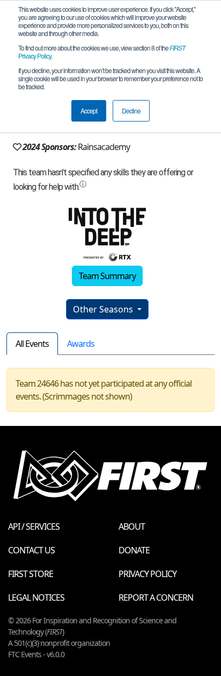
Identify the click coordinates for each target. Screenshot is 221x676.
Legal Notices (36, 597)
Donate (134, 550)
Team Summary (107, 276)
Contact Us (31, 550)
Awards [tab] (80, 344)
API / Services (34, 526)
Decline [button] (131, 110)
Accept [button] (88, 110)
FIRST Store (30, 574)
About (132, 526)
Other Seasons (104, 309)
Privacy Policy (147, 574)
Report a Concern (156, 597)
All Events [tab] (32, 344)
